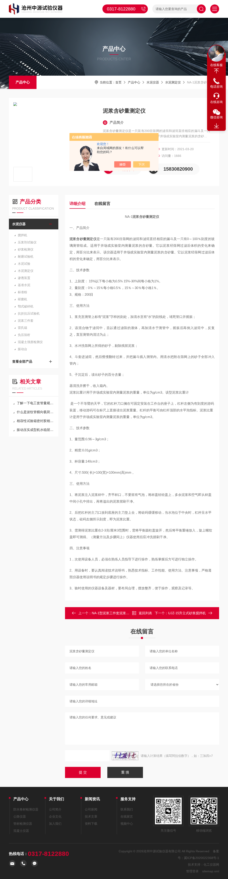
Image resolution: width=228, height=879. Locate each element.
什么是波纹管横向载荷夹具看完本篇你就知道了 (36, 412)
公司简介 (55, 809)
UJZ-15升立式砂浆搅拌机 (187, 613)
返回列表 (145, 613)
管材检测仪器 (22, 823)
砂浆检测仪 (25, 249)
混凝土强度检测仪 (30, 342)
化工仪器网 (211, 864)
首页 (118, 82)
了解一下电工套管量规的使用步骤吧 (36, 403)
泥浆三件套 (25, 320)
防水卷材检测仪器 (25, 809)
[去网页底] (216, 125)
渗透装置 (24, 278)
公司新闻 (91, 809)
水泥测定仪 (173, 82)
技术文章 (91, 816)
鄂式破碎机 (25, 306)
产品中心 (23, 82)
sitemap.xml (210, 871)
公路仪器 (19, 816)
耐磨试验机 (25, 256)
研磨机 (22, 299)
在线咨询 (216, 102)
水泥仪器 (153, 82)
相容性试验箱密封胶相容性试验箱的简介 (36, 421)
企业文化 (55, 816)
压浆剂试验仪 (27, 242)
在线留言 (102, 203)
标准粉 (22, 292)
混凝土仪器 (21, 831)
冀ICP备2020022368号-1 (201, 858)
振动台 (22, 349)
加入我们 (55, 823)
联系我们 (126, 809)
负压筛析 (24, 335)
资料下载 (91, 823)
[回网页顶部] (216, 71)
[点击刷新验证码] (125, 755)
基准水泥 (24, 285)
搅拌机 (22, 235)
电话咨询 (216, 86)
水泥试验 (24, 263)
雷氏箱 (22, 327)
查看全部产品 (22, 361)
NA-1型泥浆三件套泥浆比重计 (114, 613)
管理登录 (192, 871)
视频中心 (126, 823)
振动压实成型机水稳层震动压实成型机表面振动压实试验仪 (36, 430)
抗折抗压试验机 (29, 313)
